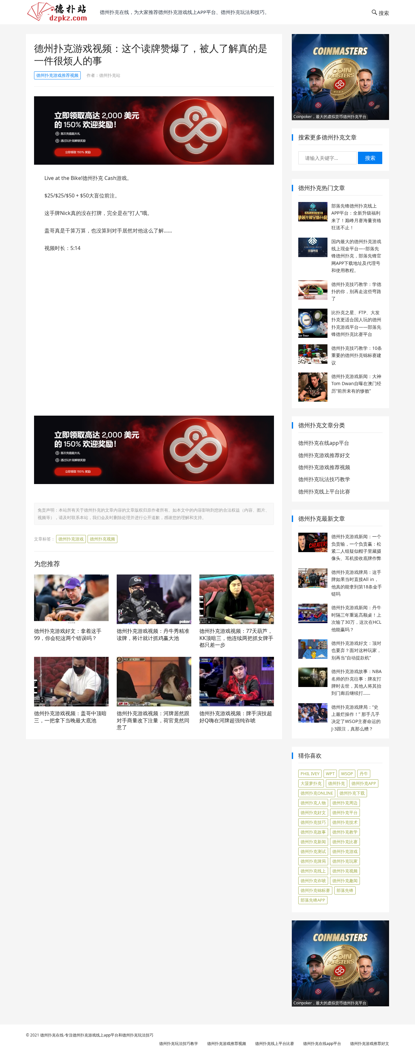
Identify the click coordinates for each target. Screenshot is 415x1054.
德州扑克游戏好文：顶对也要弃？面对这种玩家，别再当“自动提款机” (356, 650)
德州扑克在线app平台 (323, 442)
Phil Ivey (310, 773)
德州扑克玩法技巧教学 (324, 479)
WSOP (347, 773)
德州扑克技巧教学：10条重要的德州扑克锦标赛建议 (356, 355)
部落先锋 (345, 890)
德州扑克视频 (102, 539)
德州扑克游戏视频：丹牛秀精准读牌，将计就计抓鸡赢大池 (153, 634)
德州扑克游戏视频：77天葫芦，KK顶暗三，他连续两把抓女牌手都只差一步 (236, 637)
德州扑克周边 (345, 803)
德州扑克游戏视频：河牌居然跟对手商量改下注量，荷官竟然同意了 (153, 720)
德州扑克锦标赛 (315, 890)
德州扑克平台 (345, 812)
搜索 (370, 157)
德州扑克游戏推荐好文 (324, 455)
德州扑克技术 (345, 822)
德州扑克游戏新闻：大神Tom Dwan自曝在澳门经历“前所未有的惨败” (356, 383)
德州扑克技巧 (313, 822)
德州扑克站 (109, 75)
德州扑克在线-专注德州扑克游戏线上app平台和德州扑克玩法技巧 (96, 1035)
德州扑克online (317, 793)
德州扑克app (363, 783)
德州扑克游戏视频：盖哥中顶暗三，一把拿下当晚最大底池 (70, 717)
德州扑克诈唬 (313, 880)
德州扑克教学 (345, 832)
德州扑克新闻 (313, 842)
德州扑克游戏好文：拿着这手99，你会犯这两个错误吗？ (67, 634)
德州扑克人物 (313, 803)
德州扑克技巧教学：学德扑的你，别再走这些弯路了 (356, 291)
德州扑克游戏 (71, 539)
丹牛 (364, 773)
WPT (330, 773)
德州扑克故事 (313, 832)
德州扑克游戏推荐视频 (57, 75)
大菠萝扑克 (311, 783)
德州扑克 (336, 783)
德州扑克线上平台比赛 (324, 491)
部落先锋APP (313, 900)
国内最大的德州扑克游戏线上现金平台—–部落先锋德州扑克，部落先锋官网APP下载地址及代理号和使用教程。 (356, 256)
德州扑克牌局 (313, 861)
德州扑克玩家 (345, 861)
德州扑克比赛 (345, 842)
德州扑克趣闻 (345, 880)
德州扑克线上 (313, 871)
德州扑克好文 (313, 812)
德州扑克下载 (352, 793)
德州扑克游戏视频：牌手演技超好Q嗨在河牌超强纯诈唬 (235, 717)
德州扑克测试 (313, 851)
